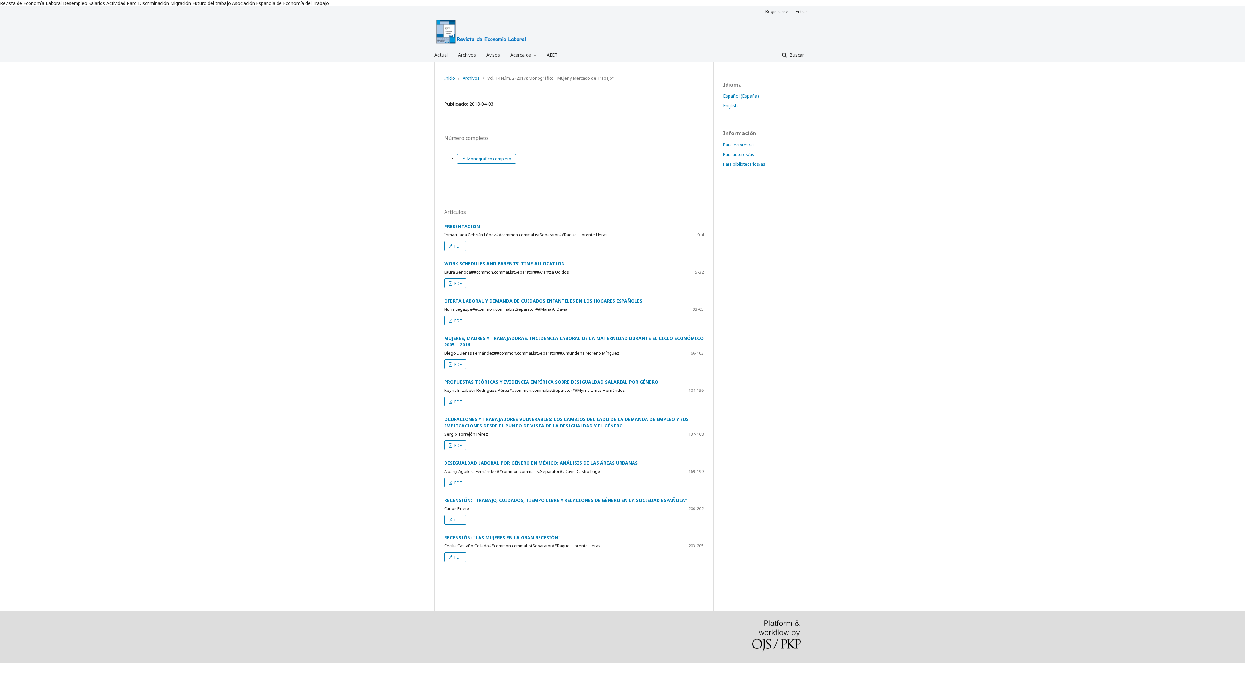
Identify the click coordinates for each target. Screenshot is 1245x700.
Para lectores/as (739, 144)
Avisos (493, 55)
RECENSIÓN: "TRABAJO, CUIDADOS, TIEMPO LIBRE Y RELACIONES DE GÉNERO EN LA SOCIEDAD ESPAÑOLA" (565, 500)
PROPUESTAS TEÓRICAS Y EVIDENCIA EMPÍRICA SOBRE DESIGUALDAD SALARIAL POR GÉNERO (551, 382)
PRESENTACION (462, 226)
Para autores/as (738, 154)
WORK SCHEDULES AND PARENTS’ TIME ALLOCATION (504, 264)
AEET (552, 55)
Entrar (801, 11)
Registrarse (776, 11)
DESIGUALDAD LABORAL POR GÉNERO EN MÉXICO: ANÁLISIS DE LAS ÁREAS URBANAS (541, 463)
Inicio (449, 78)
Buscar (796, 55)
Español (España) (741, 96)
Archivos (467, 55)
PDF (457, 246)
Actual (441, 55)
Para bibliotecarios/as (744, 164)
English (730, 105)
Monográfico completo (488, 159)
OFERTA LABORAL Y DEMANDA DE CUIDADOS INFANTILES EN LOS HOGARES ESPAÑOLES (543, 301)
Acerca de (521, 55)
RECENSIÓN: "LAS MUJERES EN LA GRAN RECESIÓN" (502, 537)
